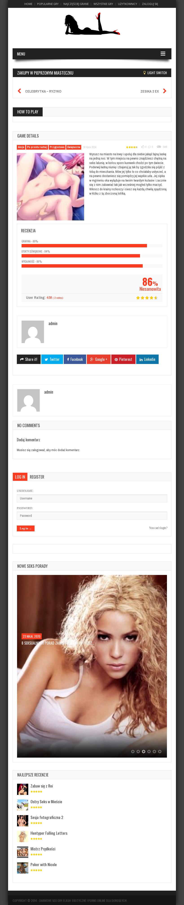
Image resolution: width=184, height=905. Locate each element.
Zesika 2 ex (149, 91)
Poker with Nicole (44, 864)
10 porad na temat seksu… (42, 643)
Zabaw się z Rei (42, 786)
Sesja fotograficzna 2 (47, 817)
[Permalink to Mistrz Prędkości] (22, 853)
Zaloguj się (150, 4)
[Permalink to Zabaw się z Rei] (22, 790)
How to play (27, 112)
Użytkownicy (127, 4)
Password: (25, 508)
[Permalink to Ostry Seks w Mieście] (22, 805)
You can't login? (158, 528)
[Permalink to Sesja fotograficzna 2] (22, 821)
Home (28, 4)
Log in (20, 477)
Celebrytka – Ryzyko (43, 91)
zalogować (38, 450)
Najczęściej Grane (76, 4)
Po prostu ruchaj (37, 147)
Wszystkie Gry (103, 4)
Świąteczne (73, 147)
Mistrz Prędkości (43, 849)
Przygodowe (57, 147)
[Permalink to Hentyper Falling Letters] (22, 837)
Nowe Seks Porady (32, 566)
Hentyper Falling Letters (49, 833)
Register (37, 477)
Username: (25, 490)
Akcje (21, 147)
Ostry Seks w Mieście (46, 801)
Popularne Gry (48, 4)
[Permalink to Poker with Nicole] (22, 868)
